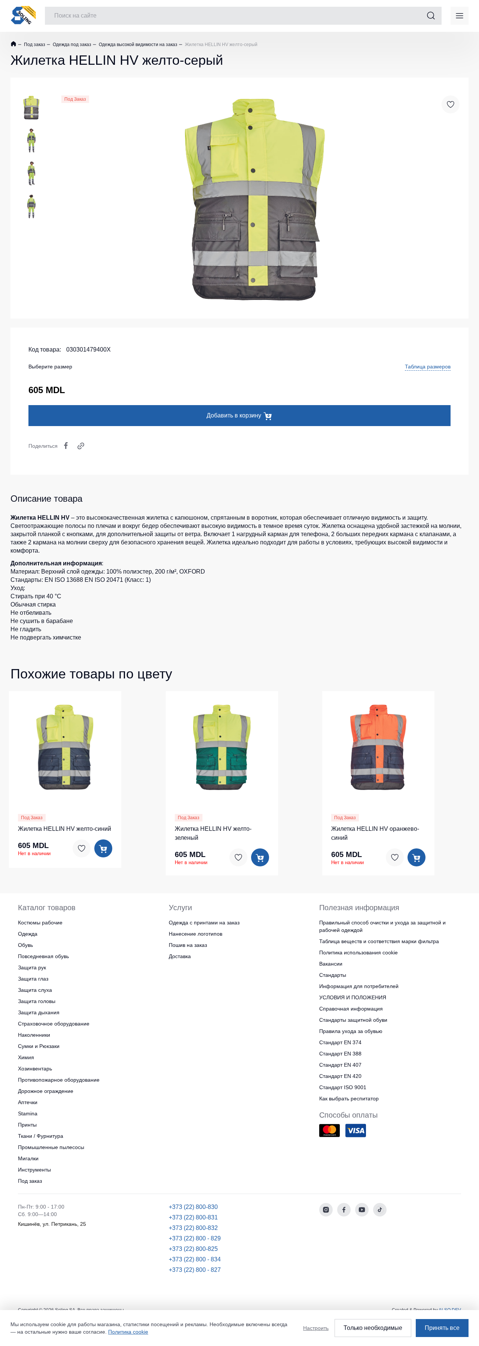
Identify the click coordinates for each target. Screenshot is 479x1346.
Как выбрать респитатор (349, 1099)
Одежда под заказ (71, 44)
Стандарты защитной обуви (353, 1020)
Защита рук (32, 967)
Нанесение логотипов (195, 934)
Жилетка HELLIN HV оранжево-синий (375, 833)
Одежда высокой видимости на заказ (137, 44)
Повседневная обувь (43, 956)
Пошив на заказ (188, 945)
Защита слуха (35, 990)
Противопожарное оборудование (59, 1080)
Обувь (25, 945)
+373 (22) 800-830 (193, 1207)
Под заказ (34, 44)
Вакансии (330, 964)
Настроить (316, 1328)
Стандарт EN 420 (340, 1076)
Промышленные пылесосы (51, 1147)
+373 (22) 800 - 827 (195, 1270)
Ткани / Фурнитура (40, 1136)
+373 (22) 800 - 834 (195, 1259)
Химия (26, 1057)
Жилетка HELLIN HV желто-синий (64, 829)
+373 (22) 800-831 (193, 1217)
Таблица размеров (428, 367)
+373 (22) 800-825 (193, 1249)
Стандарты (332, 975)
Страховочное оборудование (53, 1024)
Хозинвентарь (35, 1069)
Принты (27, 1125)
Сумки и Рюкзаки (39, 1046)
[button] (35, 746)
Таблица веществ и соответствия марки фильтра (379, 941)
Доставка (180, 956)
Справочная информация (351, 1009)
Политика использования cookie (358, 952)
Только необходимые (373, 1328)
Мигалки (28, 1158)
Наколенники (34, 1035)
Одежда (27, 934)
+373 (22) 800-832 (193, 1228)
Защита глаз (33, 979)
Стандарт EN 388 (340, 1054)
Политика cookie (128, 1332)
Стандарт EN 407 (340, 1065)
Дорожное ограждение (45, 1091)
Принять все (442, 1328)
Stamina (27, 1113)
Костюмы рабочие (40, 923)
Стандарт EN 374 (340, 1042)
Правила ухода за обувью (350, 1031)
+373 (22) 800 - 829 (195, 1238)
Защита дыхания (39, 1012)
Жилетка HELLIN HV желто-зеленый (213, 833)
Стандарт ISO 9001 (342, 1087)
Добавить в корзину (234, 415)
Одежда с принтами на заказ (204, 923)
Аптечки (27, 1102)
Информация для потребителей (359, 986)
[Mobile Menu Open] (460, 16)
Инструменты (34, 1170)
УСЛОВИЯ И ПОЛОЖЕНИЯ (352, 997)
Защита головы (36, 1001)
